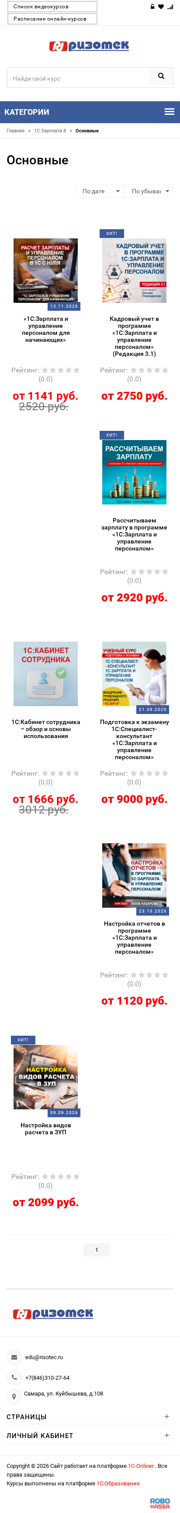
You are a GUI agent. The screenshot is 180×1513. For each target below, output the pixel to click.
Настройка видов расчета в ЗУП (46, 1129)
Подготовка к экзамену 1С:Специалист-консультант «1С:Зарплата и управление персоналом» (134, 739)
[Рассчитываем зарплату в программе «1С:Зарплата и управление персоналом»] (134, 471)
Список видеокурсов (41, 7)
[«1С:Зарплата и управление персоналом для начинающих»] (46, 269)
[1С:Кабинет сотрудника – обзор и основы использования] (46, 673)
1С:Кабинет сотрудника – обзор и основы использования (45, 728)
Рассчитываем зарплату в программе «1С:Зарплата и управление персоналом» (134, 534)
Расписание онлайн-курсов (50, 19)
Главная (19, 131)
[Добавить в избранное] (39, 236)
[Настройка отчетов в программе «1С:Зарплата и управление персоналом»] (134, 874)
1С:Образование (118, 1483)
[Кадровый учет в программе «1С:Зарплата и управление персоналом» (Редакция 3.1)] (134, 269)
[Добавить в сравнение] (56, 236)
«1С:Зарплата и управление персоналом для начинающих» (46, 329)
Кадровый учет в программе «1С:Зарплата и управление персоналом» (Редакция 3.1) (134, 336)
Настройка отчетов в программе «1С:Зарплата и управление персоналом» (134, 937)
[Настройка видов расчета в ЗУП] (46, 1076)
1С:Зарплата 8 (53, 131)
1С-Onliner (141, 1466)
